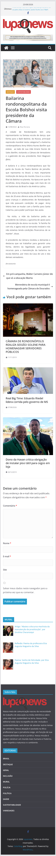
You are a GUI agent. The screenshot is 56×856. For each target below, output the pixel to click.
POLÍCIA (6, 787)
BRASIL (6, 758)
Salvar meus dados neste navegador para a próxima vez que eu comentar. (25, 590)
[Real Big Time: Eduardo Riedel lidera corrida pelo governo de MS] (28, 369)
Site (5, 569)
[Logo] (25, 699)
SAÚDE (6, 799)
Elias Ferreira (25, 127)
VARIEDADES (8, 810)
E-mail (7, 556)
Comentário (10, 505)
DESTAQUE (10, 92)
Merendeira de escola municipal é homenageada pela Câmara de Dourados (28, 286)
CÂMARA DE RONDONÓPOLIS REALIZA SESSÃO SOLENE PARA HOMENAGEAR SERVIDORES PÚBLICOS (25, 346)
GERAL (6, 770)
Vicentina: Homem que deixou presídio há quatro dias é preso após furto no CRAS (31, 10)
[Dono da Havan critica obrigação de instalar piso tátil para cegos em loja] (28, 419)
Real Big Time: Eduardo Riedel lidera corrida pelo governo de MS (27, 400)
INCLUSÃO (8, 776)
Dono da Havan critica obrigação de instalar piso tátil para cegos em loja (28, 463)
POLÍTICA (7, 793)
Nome (7, 543)
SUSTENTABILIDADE (23, 92)
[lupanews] (6, 48)
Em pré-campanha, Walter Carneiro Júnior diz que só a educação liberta (29, 275)
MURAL (6, 781)
